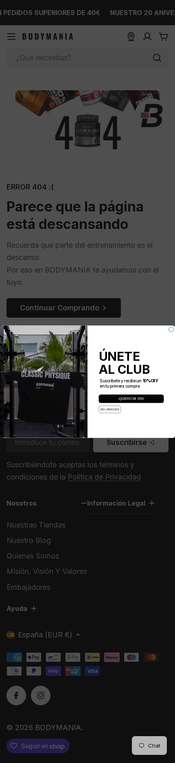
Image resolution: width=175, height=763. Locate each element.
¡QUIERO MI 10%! (131, 399)
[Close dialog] (171, 329)
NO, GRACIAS (110, 409)
